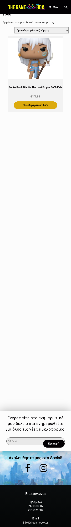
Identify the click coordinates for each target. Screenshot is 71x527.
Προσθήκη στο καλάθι (35, 105)
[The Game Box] (26, 7)
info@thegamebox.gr (35, 522)
